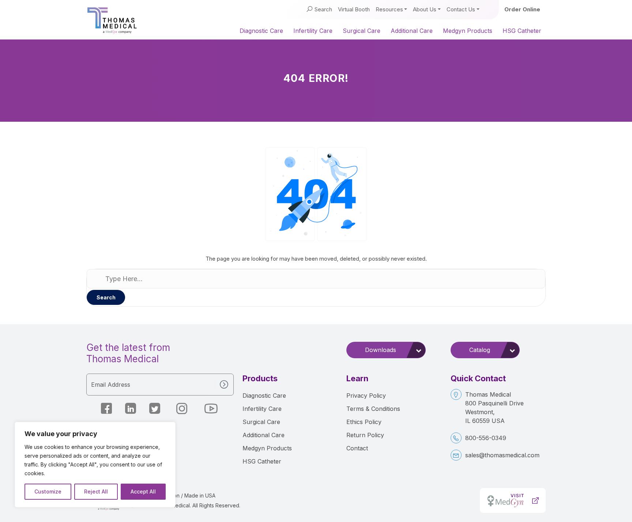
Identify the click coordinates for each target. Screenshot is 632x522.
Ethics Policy (363, 421)
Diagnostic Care (261, 30)
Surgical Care (361, 30)
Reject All (96, 491)
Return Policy (365, 435)
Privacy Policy (366, 395)
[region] (95, 464)
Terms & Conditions (373, 408)
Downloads (380, 349)
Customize (47, 491)
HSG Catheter (522, 30)
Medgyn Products (467, 30)
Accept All (143, 491)
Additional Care (412, 30)
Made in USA (199, 495)
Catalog (479, 349)
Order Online (522, 9)
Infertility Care (312, 30)
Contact (357, 448)
